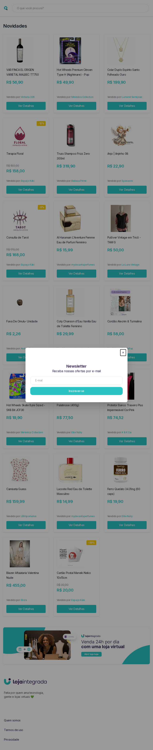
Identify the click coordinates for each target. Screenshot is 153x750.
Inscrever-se (76, 391)
